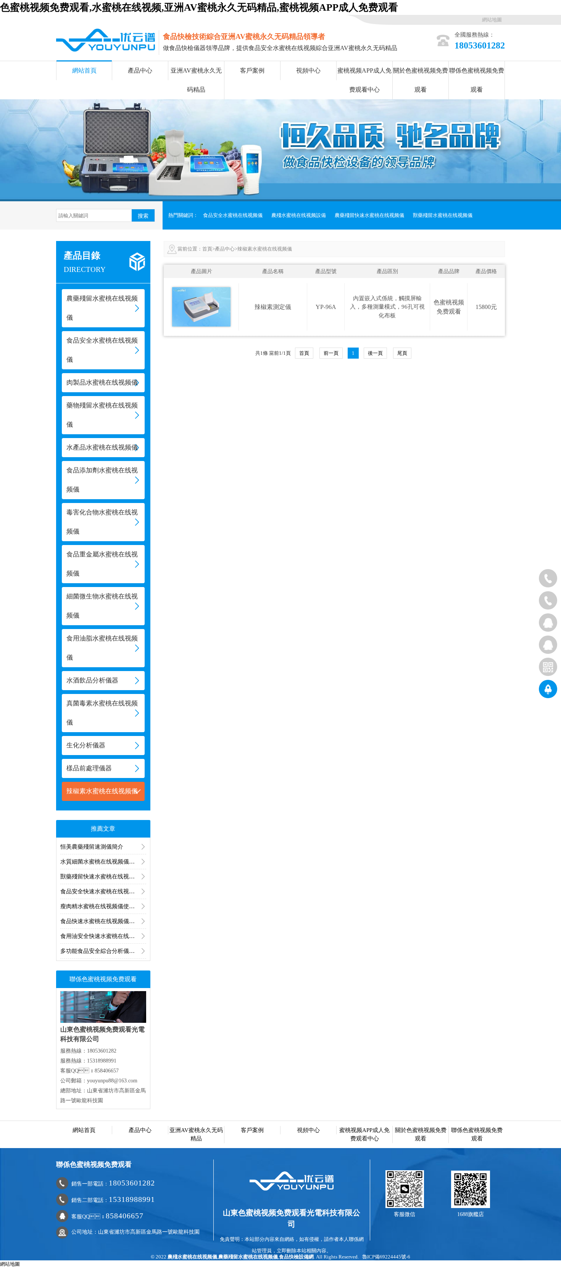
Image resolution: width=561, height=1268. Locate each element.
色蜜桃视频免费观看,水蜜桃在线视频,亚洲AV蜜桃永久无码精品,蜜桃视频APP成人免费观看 (199, 7)
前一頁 (331, 353)
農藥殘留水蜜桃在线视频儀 (248, 1257)
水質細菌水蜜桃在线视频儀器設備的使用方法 (103, 862)
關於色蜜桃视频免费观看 (420, 80)
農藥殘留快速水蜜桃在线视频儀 (369, 215)
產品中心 (140, 70)
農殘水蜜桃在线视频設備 (298, 215)
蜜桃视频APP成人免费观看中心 (364, 80)
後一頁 (375, 353)
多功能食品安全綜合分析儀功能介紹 (103, 951)
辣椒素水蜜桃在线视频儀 (102, 791)
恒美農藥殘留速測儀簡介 (91, 847)
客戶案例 (252, 70)
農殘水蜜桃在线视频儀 (192, 1257)
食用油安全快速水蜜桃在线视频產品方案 (103, 936)
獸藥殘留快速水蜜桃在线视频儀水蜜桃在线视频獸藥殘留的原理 (103, 876)
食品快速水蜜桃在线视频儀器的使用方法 (103, 921)
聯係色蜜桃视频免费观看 (476, 80)
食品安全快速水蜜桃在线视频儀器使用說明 (103, 891)
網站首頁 (84, 70)
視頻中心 (308, 70)
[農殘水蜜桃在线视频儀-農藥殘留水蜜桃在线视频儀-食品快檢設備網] (105, 39)
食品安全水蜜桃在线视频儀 (233, 215)
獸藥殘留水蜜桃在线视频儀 (442, 215)
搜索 (143, 216)
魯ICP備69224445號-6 (386, 1257)
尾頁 (402, 353)
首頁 (207, 249)
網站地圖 (492, 20)
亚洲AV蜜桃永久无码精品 (196, 80)
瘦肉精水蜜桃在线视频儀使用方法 (103, 906)
